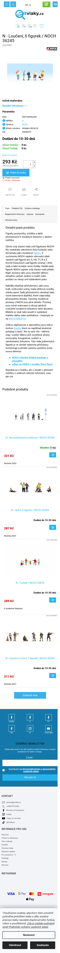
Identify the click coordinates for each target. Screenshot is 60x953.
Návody (4, 862)
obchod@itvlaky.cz (13, 802)
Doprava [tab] (30, 214)
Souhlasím (43, 945)
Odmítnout (15, 945)
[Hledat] (6, 4)
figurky (37, 253)
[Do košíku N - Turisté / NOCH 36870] (52, 600)
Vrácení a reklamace (10, 838)
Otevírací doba (7, 848)
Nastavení (29, 935)
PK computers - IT (9, 855)
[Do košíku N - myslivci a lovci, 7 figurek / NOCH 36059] (52, 675)
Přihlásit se (30, 777)
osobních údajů (31, 771)
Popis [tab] (7, 208)
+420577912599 (12, 806)
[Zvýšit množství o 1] (34, 162)
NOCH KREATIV (17, 318)
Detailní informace (13, 105)
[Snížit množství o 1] (34, 166)
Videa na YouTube (13, 818)
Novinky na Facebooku (15, 810)
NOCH (25, 124)
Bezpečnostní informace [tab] (14, 214)
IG (30, 728)
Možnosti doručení (9, 155)
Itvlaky (11, 717)
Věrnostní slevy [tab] (11, 220)
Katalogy (5, 858)
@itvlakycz (10, 822)
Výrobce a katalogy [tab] (32, 208)
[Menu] (55, 4)
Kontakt (5, 845)
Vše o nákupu (7, 841)
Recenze (5, 865)
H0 (11, 728)
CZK (27, 5)
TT (48, 717)
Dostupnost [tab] (39, 214)
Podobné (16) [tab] (17, 208)
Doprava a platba (8, 852)
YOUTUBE (48, 728)
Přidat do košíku (18, 172)
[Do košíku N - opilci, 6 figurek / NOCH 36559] (52, 527)
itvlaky (9, 814)
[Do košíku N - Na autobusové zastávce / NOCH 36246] (52, 454)
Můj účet (5, 835)
